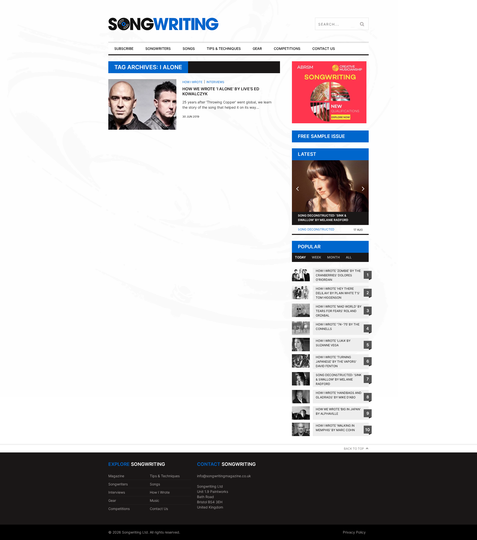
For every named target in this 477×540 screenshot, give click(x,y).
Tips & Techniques (165, 476)
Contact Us (159, 509)
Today (300, 257)
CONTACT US (323, 48)
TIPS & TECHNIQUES (224, 48)
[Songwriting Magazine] (193, 24)
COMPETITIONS (287, 48)
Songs (155, 484)
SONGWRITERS (158, 48)
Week (316, 257)
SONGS (189, 48)
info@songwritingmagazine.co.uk (224, 476)
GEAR (257, 48)
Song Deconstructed (316, 229)
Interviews (215, 82)
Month (333, 257)
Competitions (119, 509)
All (349, 257)
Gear (112, 500)
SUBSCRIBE (123, 48)
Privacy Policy (354, 532)
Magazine (116, 476)
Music (154, 500)
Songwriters (118, 484)
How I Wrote (192, 82)
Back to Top (354, 448)
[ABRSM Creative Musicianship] (329, 122)
